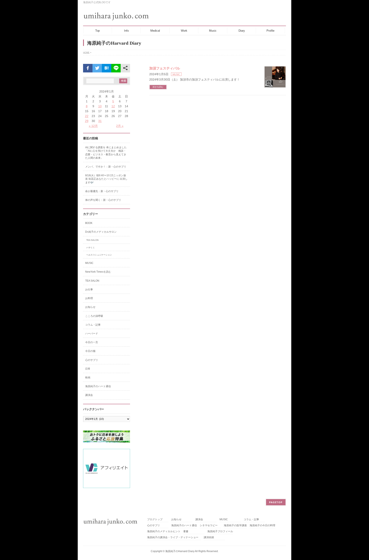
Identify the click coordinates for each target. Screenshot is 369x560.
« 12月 (93, 126)
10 (100, 106)
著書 (185, 531)
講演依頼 (209, 537)
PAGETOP (276, 502)
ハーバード (91, 333)
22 (86, 116)
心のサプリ (91, 360)
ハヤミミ (90, 247)
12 (113, 106)
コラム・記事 (93, 324)
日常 (87, 368)
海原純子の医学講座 (235, 525)
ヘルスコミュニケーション (99, 255)
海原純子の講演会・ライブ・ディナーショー (174, 537)
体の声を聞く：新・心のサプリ (103, 199)
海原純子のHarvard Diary (179, 551)
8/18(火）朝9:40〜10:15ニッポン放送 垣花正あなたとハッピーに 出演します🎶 (106, 179)
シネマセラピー (209, 525)
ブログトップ (155, 519)
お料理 (89, 298)
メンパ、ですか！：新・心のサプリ (105, 166)
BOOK (88, 223)
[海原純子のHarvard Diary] (116, 16)
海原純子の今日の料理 (262, 525)
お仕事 (89, 289)
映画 (87, 377)
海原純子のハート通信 (98, 386)
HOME (86, 52)
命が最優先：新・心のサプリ (102, 191)
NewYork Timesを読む (98, 271)
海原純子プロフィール (220, 531)
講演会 (89, 395)
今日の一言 (91, 342)
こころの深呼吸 (94, 316)
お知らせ (90, 307)
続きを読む (158, 87)
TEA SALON (92, 240)
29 (86, 121)
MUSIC (176, 74)
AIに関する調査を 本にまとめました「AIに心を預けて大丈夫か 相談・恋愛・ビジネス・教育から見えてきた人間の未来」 (106, 152)
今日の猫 (90, 351)
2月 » (119, 126)
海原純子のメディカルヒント (163, 531)
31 (100, 121)
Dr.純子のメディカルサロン (101, 231)
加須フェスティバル (164, 68)
